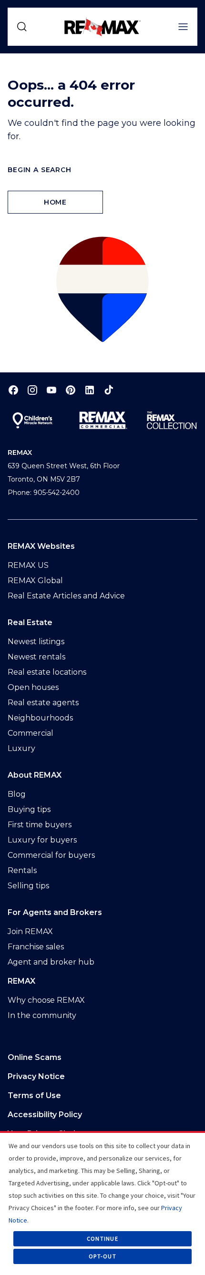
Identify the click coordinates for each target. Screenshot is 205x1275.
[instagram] (32, 390)
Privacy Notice (36, 1076)
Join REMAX (30, 931)
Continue (102, 1238)
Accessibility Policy (45, 1114)
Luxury (21, 748)
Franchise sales (36, 946)
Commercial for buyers (51, 855)
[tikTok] (108, 390)
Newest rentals (36, 656)
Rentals (22, 870)
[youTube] (51, 390)
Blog (17, 794)
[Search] (21, 26)
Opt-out (102, 1256)
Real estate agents (43, 702)
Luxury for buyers (42, 839)
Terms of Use (34, 1095)
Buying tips (29, 809)
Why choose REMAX (46, 1000)
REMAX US (28, 565)
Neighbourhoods (40, 717)
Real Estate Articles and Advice (66, 595)
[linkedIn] (89, 390)
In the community (42, 1015)
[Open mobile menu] (183, 27)
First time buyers (40, 824)
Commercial (30, 733)
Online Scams (35, 1057)
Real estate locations (47, 672)
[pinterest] (70, 390)
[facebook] (13, 390)
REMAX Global (35, 580)
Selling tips (28, 885)
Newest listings (36, 641)
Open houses (33, 687)
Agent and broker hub (51, 962)
